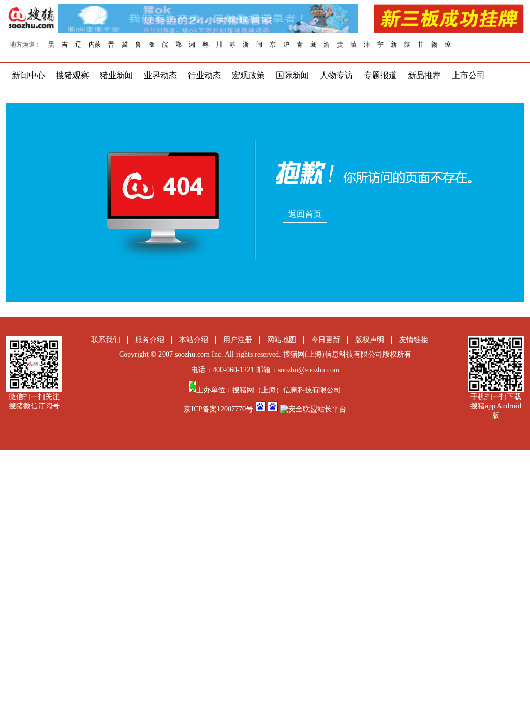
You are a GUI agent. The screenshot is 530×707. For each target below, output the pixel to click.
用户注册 (237, 340)
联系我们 (105, 340)
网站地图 (281, 340)
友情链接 (413, 340)
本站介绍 (193, 340)
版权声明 (369, 340)
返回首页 (304, 214)
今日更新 (325, 340)
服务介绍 (149, 340)
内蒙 (95, 44)
